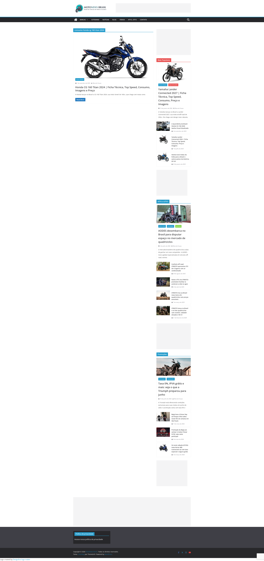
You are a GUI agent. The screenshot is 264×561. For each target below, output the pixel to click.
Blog (114, 20)
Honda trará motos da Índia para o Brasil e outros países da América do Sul (180, 158)
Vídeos (122, 20)
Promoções (170, 379)
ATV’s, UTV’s (132, 20)
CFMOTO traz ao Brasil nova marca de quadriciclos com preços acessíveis (179, 296)
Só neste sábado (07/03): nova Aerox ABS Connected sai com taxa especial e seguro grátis (179, 448)
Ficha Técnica (79, 79)
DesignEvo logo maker (21, 559)
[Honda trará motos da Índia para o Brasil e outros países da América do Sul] (163, 159)
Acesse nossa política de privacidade (88, 539)
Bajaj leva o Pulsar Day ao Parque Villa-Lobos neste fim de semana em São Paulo (180, 417)
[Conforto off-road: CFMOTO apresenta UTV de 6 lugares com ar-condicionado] (163, 269)
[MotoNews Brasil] (75, 19)
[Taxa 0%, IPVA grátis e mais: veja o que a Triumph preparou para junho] (173, 367)
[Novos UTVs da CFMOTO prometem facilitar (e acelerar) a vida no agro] (163, 283)
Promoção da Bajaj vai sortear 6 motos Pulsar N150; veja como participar (179, 433)
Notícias (106, 20)
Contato (143, 20)
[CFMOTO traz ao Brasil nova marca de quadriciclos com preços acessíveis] (163, 297)
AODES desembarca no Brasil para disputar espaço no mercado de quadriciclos (172, 236)
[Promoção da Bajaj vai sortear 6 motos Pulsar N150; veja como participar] (163, 435)
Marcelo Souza (97, 83)
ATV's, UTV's (162, 226)
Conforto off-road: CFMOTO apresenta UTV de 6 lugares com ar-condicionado (179, 267)
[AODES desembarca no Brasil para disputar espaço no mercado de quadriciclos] (173, 214)
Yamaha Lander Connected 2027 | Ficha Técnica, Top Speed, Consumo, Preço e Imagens (172, 97)
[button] (87, 19)
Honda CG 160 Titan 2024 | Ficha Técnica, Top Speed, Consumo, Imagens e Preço (112, 88)
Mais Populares (173, 85)
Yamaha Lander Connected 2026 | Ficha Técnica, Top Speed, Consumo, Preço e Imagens (179, 141)
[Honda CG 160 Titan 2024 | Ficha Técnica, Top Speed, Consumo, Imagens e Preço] (113, 57)
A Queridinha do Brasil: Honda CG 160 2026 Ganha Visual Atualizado (179, 126)
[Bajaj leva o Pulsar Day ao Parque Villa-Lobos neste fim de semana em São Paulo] (163, 419)
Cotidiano (95, 20)
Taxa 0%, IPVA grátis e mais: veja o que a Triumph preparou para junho (172, 389)
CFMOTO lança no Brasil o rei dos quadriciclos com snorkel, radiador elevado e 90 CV (179, 311)
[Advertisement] (153, 8)
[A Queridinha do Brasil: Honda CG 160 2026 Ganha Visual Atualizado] (163, 128)
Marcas (83, 20)
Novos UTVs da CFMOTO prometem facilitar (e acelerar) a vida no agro (179, 282)
